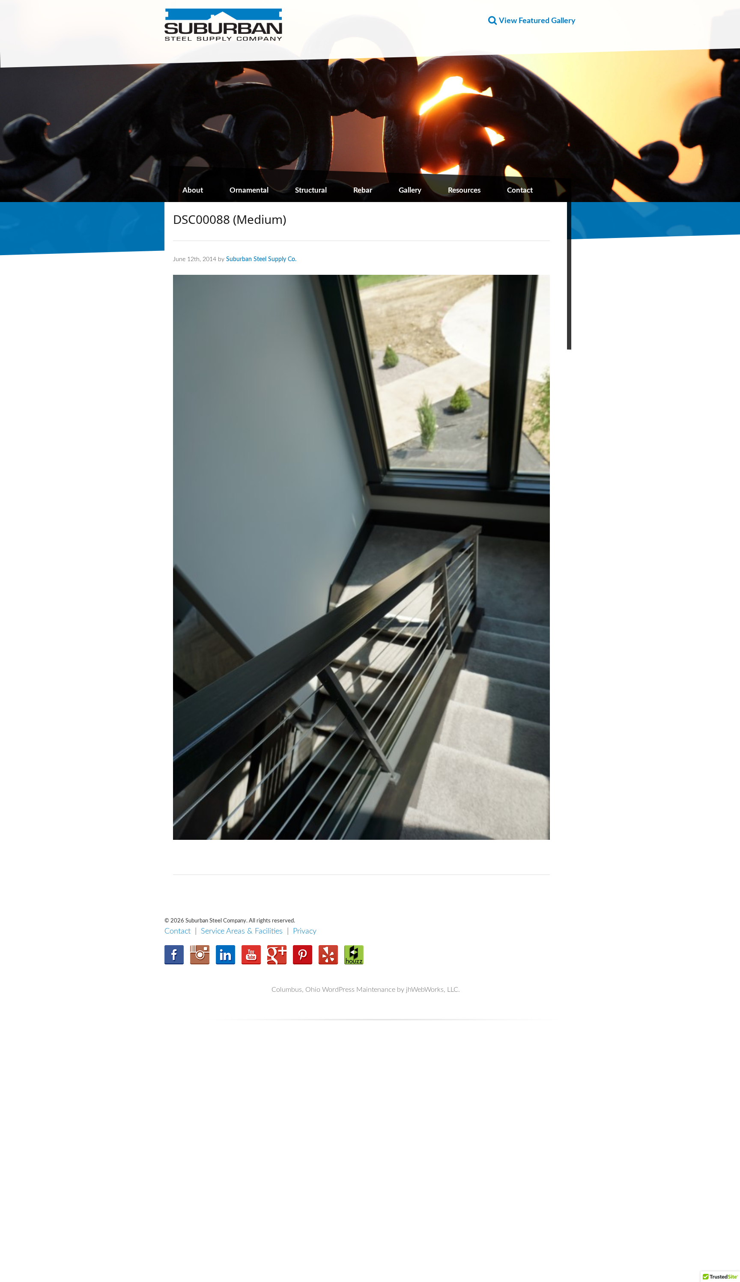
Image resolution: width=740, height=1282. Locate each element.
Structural (311, 190)
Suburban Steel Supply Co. (261, 259)
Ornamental (249, 190)
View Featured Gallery (537, 21)
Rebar (362, 190)
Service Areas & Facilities (242, 931)
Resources (464, 190)
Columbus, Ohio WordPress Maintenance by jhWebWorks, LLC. (366, 989)
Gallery (410, 190)
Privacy (304, 931)
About (192, 190)
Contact (520, 190)
